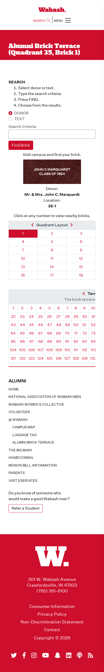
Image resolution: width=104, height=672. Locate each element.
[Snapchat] (57, 655)
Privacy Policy (52, 614)
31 (93, 316)
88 (40, 341)
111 (76, 350)
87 (31, 341)
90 (58, 341)
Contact (52, 629)
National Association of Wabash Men (44, 396)
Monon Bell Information (32, 465)
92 (76, 341)
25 (40, 316)
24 (31, 316)
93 (84, 341)
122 (22, 358)
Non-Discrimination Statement (52, 622)
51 (84, 324)
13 (23, 266)
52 (93, 324)
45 (31, 324)
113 (93, 350)
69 (58, 333)
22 (13, 316)
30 (84, 316)
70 (67, 333)
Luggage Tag (24, 435)
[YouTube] (45, 655)
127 (67, 358)
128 (76, 358)
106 (31, 350)
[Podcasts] (79, 655)
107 (40, 350)
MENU (58, 21)
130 (93, 358)
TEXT (19, 119)
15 (81, 266)
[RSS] (90, 655)
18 (81, 275)
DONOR (21, 113)
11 (52, 258)
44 (22, 324)
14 (52, 266)
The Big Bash (20, 450)
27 (58, 316)
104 (13, 350)
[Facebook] (24, 655)
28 (67, 316)
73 (93, 333)
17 (52, 275)
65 (22, 333)
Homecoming (20, 457)
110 (67, 350)
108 (49, 350)
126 (59, 358)
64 (13, 333)
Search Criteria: (22, 126)
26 (49, 316)
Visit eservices (22, 480)
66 (31, 333)
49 (67, 324)
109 (58, 350)
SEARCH (39, 21)
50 (75, 324)
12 (81, 258)
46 (40, 324)
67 (40, 333)
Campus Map (23, 427)
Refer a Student (26, 508)
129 (85, 358)
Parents (16, 473)
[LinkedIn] (68, 655)
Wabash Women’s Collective (36, 404)
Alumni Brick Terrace (33, 442)
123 (32, 358)
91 (67, 341)
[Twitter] (14, 655)
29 (76, 316)
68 (49, 333)
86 (22, 341)
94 (93, 341)
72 (84, 333)
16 (23, 275)
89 (49, 341)
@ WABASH (18, 419)
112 (84, 350)
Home (13, 389)
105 (22, 350)
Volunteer (19, 412)
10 (23, 258)
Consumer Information (52, 606)
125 (49, 358)
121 (13, 358)
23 (22, 316)
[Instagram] (34, 655)
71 (76, 333)
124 (40, 358)
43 (13, 324)
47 (49, 324)
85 (13, 341)
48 (58, 324)
